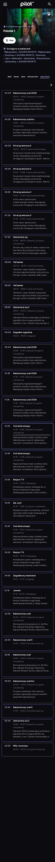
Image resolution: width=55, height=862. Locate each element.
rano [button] (23, 77)
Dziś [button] (9, 77)
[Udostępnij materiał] (27, 40)
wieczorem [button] (32, 77)
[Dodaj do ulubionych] (20, 40)
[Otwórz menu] (5, 4)
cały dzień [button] (45, 77)
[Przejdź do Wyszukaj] (49, 4)
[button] (51, 85)
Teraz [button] (16, 77)
